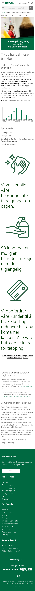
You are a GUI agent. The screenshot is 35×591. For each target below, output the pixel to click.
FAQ (3, 496)
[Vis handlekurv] (31, 3)
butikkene (4, 76)
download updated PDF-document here (15, 396)
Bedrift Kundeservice (10, 548)
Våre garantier (7, 493)
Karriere (5, 510)
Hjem (3, 12)
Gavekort (5, 499)
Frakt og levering (8, 488)
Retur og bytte (7, 485)
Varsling (5, 535)
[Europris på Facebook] (15, 577)
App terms (6, 529)
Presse (4, 515)
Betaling (5, 482)
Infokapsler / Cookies (10, 524)
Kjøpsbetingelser (8, 491)
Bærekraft (6, 518)
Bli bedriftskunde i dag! (11, 551)
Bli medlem (9, 471)
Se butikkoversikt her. (8, 144)
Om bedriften (7, 513)
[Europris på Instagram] (18, 577)
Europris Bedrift (8, 545)
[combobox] (17, 8)
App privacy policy (9, 532)
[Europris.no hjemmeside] (9, 3)
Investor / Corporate (10, 521)
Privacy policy (7, 526)
